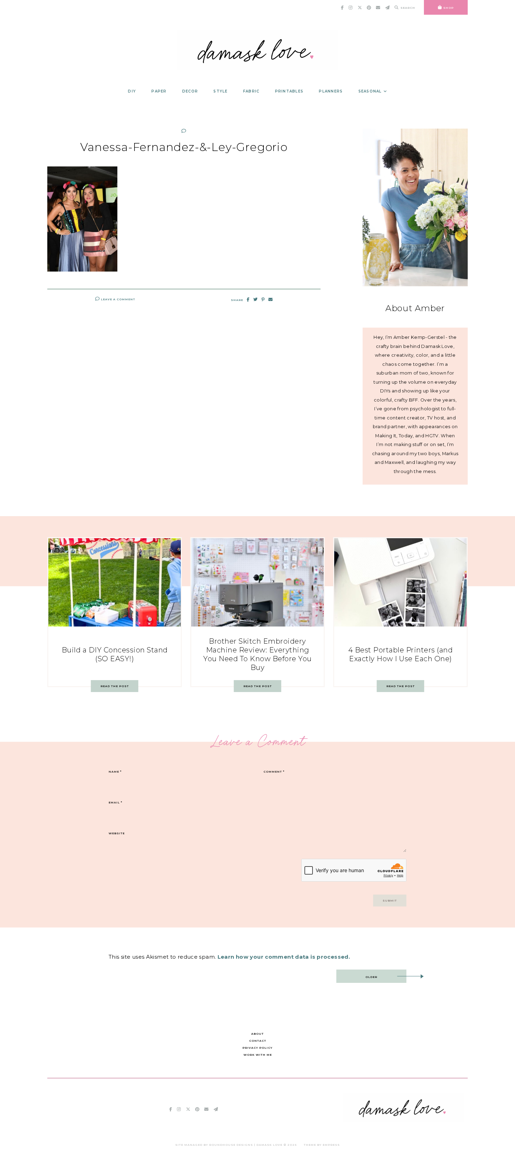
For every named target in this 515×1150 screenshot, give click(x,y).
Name (115, 771)
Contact (257, 1040)
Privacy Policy (257, 1047)
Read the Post (115, 686)
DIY (132, 91)
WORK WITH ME (257, 1054)
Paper (158, 91)
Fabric (251, 91)
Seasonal (370, 91)
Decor (190, 91)
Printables (289, 91)
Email (115, 802)
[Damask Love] (403, 1120)
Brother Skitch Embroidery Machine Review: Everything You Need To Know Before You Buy (257, 654)
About (257, 1033)
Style (220, 91)
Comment (273, 771)
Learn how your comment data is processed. (284, 956)
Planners (331, 91)
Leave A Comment (117, 299)
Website (117, 833)
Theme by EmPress (322, 1144)
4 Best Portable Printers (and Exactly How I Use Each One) (400, 654)
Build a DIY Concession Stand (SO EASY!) (115, 654)
